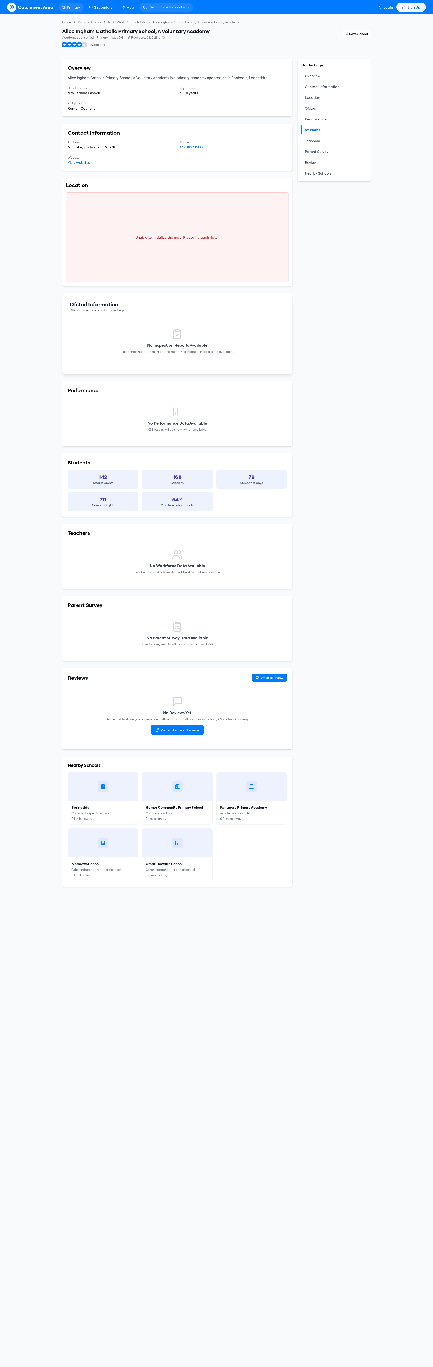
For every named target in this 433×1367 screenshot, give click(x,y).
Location (312, 97)
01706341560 (191, 147)
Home (66, 22)
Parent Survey (316, 151)
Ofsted (310, 108)
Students (312, 130)
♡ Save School (356, 34)
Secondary (103, 7)
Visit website (79, 162)
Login (388, 7)
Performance (316, 119)
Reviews (311, 162)
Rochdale (138, 22)
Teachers (312, 141)
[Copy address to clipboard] (163, 37)
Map (130, 7)
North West (116, 22)
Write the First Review (180, 730)
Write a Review (272, 678)
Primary (73, 7)
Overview (312, 76)
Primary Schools (89, 22)
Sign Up (413, 7)
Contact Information (322, 86)
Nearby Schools (318, 173)
